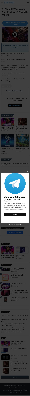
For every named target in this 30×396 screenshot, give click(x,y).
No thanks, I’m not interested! (15, 224)
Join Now (15, 214)
